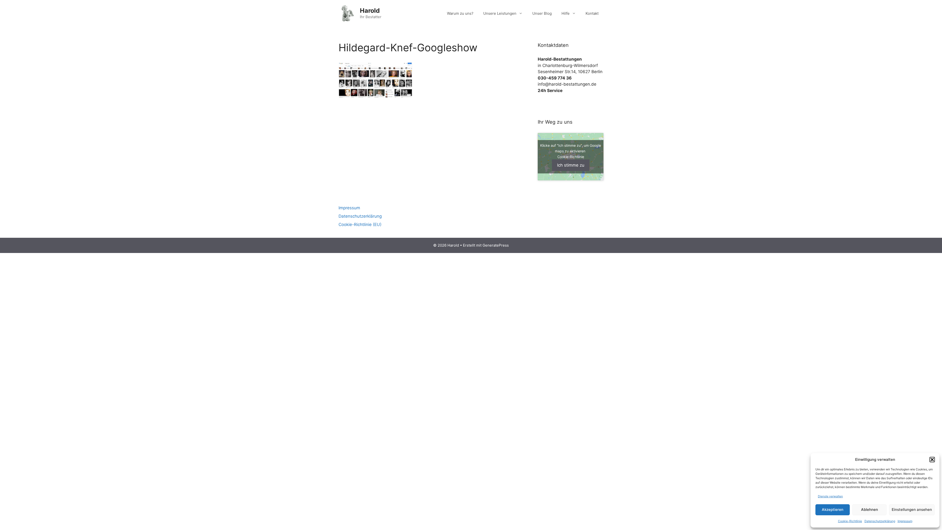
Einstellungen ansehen (912, 509)
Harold (370, 10)
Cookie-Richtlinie (850, 521)
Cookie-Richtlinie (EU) (360, 224)
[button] (932, 459)
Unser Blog (542, 13)
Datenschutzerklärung (879, 521)
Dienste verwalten (830, 496)
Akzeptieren (832, 509)
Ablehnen (869, 509)
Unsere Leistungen (499, 13)
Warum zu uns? (460, 13)
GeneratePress (496, 245)
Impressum (905, 521)
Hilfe (566, 13)
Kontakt (592, 13)
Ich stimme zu (570, 164)
